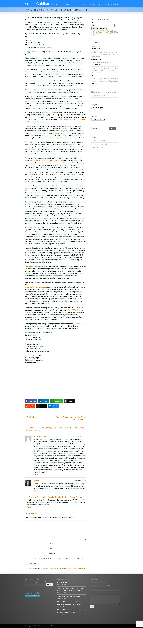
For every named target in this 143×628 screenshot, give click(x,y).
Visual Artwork (112, 4)
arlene (36, 481)
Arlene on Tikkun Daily (100, 144)
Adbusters (66, 115)
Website (52, 553)
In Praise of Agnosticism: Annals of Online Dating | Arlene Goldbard (55, 497)
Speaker (75, 4)
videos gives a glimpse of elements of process (46, 160)
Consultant (64, 4)
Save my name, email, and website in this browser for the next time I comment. (55, 558)
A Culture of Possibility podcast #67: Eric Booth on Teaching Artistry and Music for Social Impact (104, 54)
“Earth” (78, 324)
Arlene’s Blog (112, 92)
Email (51, 548)
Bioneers (28, 72)
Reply (36, 474)
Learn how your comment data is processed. (69, 568)
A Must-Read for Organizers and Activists (104, 62)
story (55, 276)
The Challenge (31, 417)
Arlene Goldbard (38, 4)
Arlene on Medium (99, 141)
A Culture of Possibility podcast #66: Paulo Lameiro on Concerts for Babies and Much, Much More (104, 70)
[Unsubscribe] (25, 587)
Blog (101, 4)
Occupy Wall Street (50, 112)
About (54, 4)
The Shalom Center (99, 151)
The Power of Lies (97, 46)
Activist (93, 4)
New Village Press (98, 147)
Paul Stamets (29, 266)
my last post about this (63, 133)
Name (51, 543)
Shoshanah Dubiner (42, 436)
